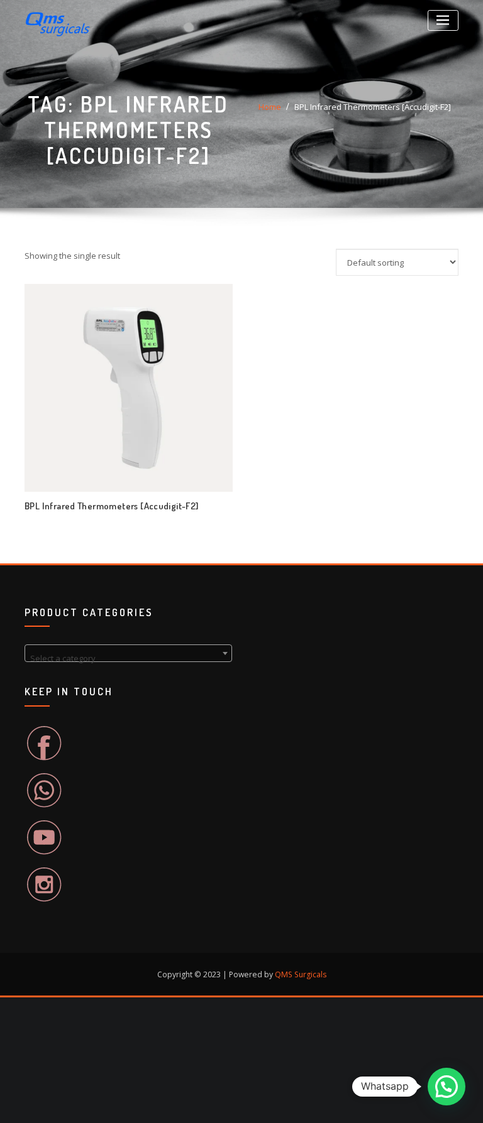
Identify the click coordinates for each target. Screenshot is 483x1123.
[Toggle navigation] (443, 20)
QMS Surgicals (300, 974)
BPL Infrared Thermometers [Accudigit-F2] (372, 106)
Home (269, 106)
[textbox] (128, 658)
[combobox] (128, 653)
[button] (446, 1086)
